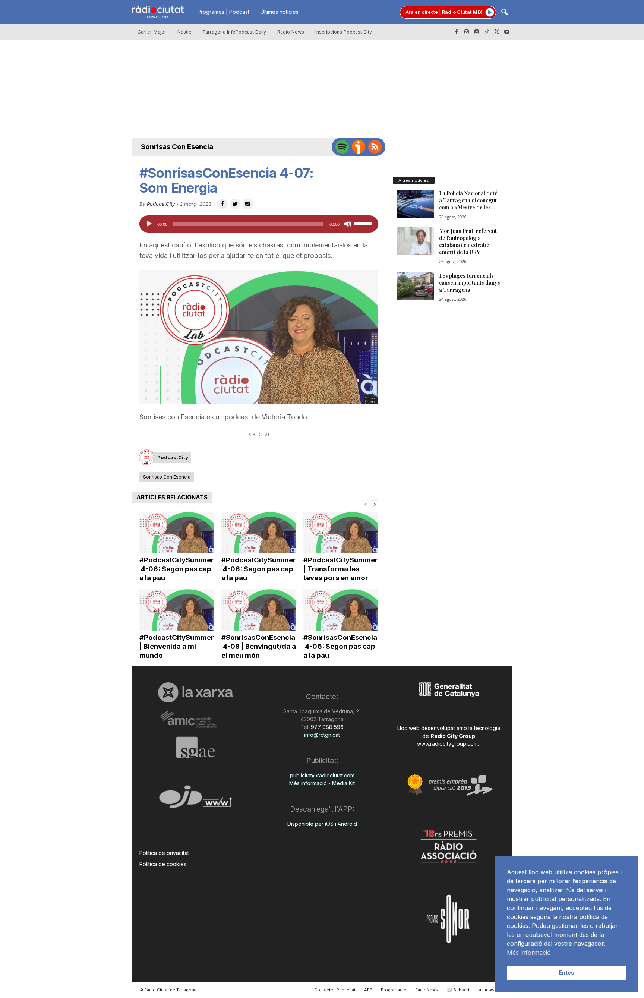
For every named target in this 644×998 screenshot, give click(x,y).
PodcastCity (161, 204)
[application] (258, 224)
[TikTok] (486, 32)
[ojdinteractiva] (195, 800)
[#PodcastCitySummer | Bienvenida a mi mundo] (176, 610)
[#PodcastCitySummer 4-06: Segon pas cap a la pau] (176, 533)
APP (368, 989)
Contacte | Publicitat (335, 989)
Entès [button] (566, 972)
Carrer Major (152, 32)
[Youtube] (506, 32)
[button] (504, 12)
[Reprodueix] (149, 224)
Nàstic (184, 32)
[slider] (364, 223)
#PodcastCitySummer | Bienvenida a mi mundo (176, 646)
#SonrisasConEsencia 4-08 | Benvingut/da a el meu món (258, 646)
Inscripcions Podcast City (343, 32)
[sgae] (195, 747)
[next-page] (374, 504)
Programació (394, 989)
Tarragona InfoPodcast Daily (234, 32)
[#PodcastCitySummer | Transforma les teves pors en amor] (340, 533)
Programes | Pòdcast (223, 12)
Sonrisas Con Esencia (177, 146)
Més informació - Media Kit (322, 783)
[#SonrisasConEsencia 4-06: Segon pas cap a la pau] (340, 610)
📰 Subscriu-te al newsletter (476, 989)
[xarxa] (195, 692)
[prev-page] (365, 504)
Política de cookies (162, 864)
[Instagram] (466, 32)
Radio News (290, 32)
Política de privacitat (164, 853)
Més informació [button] (529, 952)
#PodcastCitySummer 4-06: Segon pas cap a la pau (176, 569)
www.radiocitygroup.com (447, 743)
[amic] (195, 719)
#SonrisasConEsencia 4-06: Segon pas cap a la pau (340, 646)
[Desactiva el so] (347, 224)
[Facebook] (456, 32)
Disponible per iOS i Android (322, 824)
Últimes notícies (280, 12)
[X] (496, 32)
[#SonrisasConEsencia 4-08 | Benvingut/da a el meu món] (258, 610)
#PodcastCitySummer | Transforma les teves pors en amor (340, 569)
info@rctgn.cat (322, 735)
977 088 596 (326, 727)
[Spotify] (476, 32)
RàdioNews (426, 989)
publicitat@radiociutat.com (322, 775)
